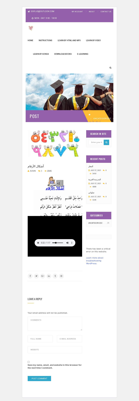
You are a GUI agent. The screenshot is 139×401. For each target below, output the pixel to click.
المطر (90, 166)
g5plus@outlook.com (42, 11)
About (92, 12)
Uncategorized (102, 118)
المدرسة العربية (94, 179)
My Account (77, 12)
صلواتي (91, 193)
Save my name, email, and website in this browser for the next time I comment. (55, 366)
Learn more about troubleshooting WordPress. (94, 261)
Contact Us (106, 12)
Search (106, 142)
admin (33, 171)
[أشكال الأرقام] (55, 143)
